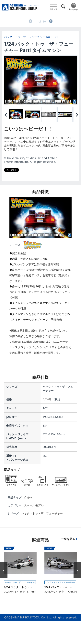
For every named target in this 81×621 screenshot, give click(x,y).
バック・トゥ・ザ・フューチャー (42, 513)
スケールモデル (33, 505)
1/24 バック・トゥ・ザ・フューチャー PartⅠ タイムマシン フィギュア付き (59, 587)
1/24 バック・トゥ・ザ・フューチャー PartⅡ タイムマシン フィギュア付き (18, 587)
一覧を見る (68, 538)
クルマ (28, 497)
